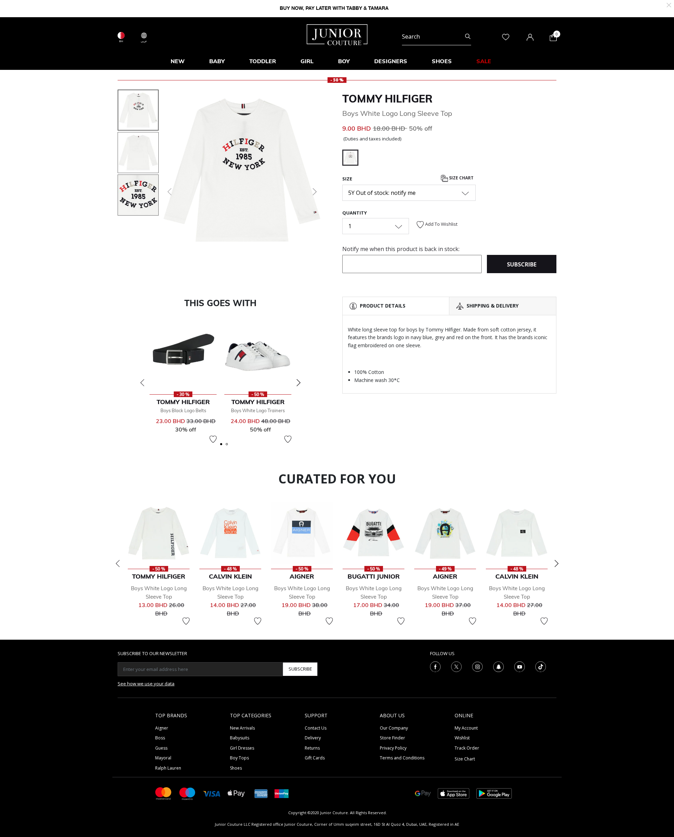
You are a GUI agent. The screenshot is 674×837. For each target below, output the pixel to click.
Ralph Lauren (168, 768)
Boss (160, 738)
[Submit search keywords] (467, 36)
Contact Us (315, 728)
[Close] (669, 4)
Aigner (161, 728)
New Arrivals (242, 728)
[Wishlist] (213, 439)
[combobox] (436, 36)
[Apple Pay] (236, 793)
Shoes (236, 768)
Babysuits (239, 738)
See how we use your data (146, 683)
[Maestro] (187, 793)
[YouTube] (519, 666)
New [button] (178, 61)
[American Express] (261, 793)
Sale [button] (483, 61)
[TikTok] (540, 666)
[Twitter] (456, 666)
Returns (312, 748)
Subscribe (300, 669)
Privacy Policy (393, 748)
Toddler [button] (262, 61)
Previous (142, 382)
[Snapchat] (498, 666)
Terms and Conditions (402, 758)
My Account (466, 728)
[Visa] (211, 793)
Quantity (354, 213)
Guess (161, 748)
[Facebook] (435, 666)
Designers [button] (390, 61)
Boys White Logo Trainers (258, 410)
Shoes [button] (442, 61)
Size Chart (461, 178)
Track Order (467, 748)
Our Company (394, 728)
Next (298, 382)
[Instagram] (477, 666)
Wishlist (462, 738)
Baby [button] (217, 61)
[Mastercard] (163, 793)
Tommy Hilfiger (387, 98)
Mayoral (163, 758)
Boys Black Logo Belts (183, 410)
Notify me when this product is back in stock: (401, 249)
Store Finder (392, 738)
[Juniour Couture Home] (337, 34)
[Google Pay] (423, 793)
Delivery (313, 738)
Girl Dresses (242, 748)
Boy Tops (239, 758)
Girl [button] (306, 61)
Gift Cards (315, 758)
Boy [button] (344, 61)
